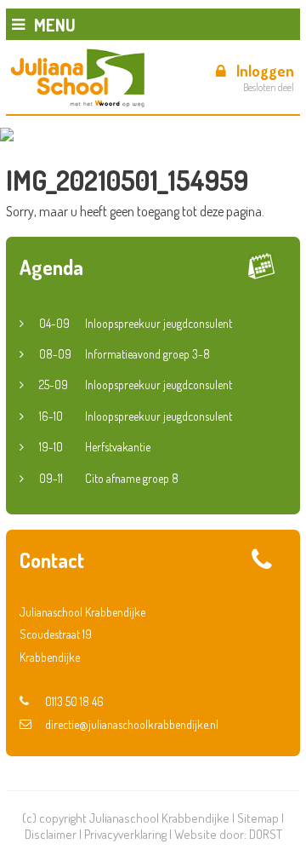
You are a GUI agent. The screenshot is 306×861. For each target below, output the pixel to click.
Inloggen (265, 70)
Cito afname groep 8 (108, 478)
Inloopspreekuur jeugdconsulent (135, 323)
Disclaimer (50, 834)
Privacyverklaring (125, 834)
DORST (265, 834)
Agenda (51, 267)
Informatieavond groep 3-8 (124, 354)
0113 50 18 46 (74, 701)
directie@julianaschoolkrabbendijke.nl (131, 724)
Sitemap (258, 818)
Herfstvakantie (94, 446)
